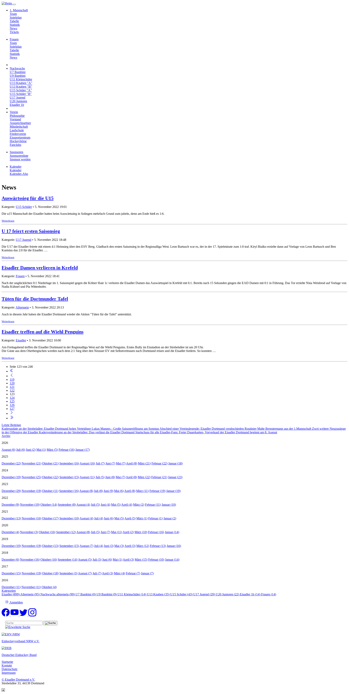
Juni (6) (109, 518)
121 (12, 387)
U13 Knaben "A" (21, 83)
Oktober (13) (50, 546)
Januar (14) (172, 532)
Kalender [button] (15, 166)
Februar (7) (133, 573)
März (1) (141, 518)
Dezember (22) (11, 463)
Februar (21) (159, 477)
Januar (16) (174, 546)
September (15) (69, 477)
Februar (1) (155, 518)
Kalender (15, 170)
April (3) (130, 546)
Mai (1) (41, 449)
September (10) (69, 518)
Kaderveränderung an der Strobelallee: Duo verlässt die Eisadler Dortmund (87, 432)
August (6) (8, 449)
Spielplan (16, 17)
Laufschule (17, 130)
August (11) (87, 477)
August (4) (83, 504)
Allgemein (22, 307)
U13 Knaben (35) (158, 594)
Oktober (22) (50, 477)
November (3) (29, 532)
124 (12, 397)
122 (12, 390)
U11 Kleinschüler (21, 79)
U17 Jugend (17, 97)
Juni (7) (110, 463)
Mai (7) (120, 463)
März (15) (141, 559)
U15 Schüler (24, 207)
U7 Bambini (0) (86, 594)
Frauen (20, 276)
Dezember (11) (11, 587)
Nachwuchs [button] (17, 68)
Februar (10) (156, 559)
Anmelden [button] (16, 602)
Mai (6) (119, 491)
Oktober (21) (50, 463)
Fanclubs (15, 144)
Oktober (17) (50, 518)
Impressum (9, 672)
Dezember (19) (11, 477)
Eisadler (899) (11, 594)
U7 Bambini (17, 72)
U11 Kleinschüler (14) (132, 594)
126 (12, 405)
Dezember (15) (11, 573)
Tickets (14, 32)
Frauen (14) (268, 594)
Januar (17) (82, 449)
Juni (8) (110, 477)
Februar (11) (153, 504)
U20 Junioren (18, 101)
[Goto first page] (12, 371)
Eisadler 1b (17, 104)
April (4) (126, 504)
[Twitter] (23, 615)
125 (12, 401)
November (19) (31, 491)
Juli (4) (98, 518)
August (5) (85, 559)
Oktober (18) (50, 573)
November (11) (31, 587)
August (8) (86, 491)
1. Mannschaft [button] (19, 10)
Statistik (15, 24)
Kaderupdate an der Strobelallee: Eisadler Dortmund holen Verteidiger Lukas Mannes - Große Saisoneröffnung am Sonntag (81, 428)
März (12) (142, 546)
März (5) (52, 449)
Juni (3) (109, 546)
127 (12, 408)
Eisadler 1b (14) (250, 594)
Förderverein (18, 134)
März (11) (142, 491)
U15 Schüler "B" (21, 94)
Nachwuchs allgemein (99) (58, 594)
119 (12, 379)
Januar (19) (173, 491)
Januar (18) (175, 463)
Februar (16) (67, 449)
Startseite (7, 661)
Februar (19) (157, 491)
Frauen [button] (14, 39)
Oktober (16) (47, 532)
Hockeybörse (18, 141)
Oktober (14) (48, 504)
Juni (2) (31, 449)
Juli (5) (100, 477)
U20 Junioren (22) (228, 594)
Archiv (6, 436)
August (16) (87, 463)
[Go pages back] (12, 376)
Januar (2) (169, 518)
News (13, 28)
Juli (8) (98, 491)
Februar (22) (159, 463)
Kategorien (9, 590)
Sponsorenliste (19, 155)
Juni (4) (105, 504)
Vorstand (15, 119)
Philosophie (17, 115)
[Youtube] (15, 615)
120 (12, 383)
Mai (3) (119, 546)
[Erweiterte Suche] (17, 627)
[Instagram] (32, 615)
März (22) (144, 477)
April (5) (130, 518)
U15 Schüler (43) (181, 594)
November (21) (31, 463)
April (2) (128, 532)
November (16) (31, 518)
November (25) (31, 477)
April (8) (131, 463)
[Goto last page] (12, 418)
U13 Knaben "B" (21, 86)
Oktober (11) (50, 491)
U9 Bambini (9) (107, 594)
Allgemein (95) (30, 594)
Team (13, 14)
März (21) (144, 463)
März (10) (141, 532)
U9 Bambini (17, 75)
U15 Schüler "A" (21, 90)
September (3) (68, 573)
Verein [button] (14, 112)
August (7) (86, 546)
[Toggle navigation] (14, 4)
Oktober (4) (49, 587)
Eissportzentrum (20, 137)
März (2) (138, 504)
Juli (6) (20, 449)
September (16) (69, 463)
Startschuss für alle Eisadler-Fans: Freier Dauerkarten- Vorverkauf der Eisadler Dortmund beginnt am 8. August (206, 432)
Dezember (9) (10, 504)
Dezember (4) (10, 532)
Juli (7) (100, 463)
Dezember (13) (11, 518)
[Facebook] (6, 615)
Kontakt (7, 665)
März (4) (119, 573)
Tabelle (14, 21)
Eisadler (21, 340)
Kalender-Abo (19, 174)
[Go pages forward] (12, 413)
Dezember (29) (11, 491)
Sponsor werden (20, 159)
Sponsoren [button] (16, 152)
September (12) (66, 532)
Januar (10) (169, 504)
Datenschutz (9, 669)
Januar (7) (147, 573)
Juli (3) (97, 559)
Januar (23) (175, 477)
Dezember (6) (10, 559)
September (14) (67, 559)
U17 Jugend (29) (204, 594)
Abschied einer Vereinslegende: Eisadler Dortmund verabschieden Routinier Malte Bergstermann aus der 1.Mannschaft (236, 428)
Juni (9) (108, 491)
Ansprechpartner (20, 123)
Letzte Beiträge (11, 425)
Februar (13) (158, 546)
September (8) (67, 504)
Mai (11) (116, 532)
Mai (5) (116, 504)
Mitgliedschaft (19, 126)
